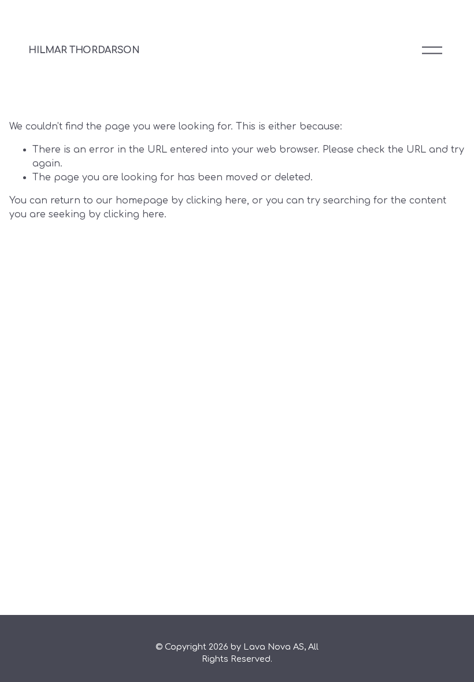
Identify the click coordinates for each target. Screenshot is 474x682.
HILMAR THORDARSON (84, 50)
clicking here (216, 200)
